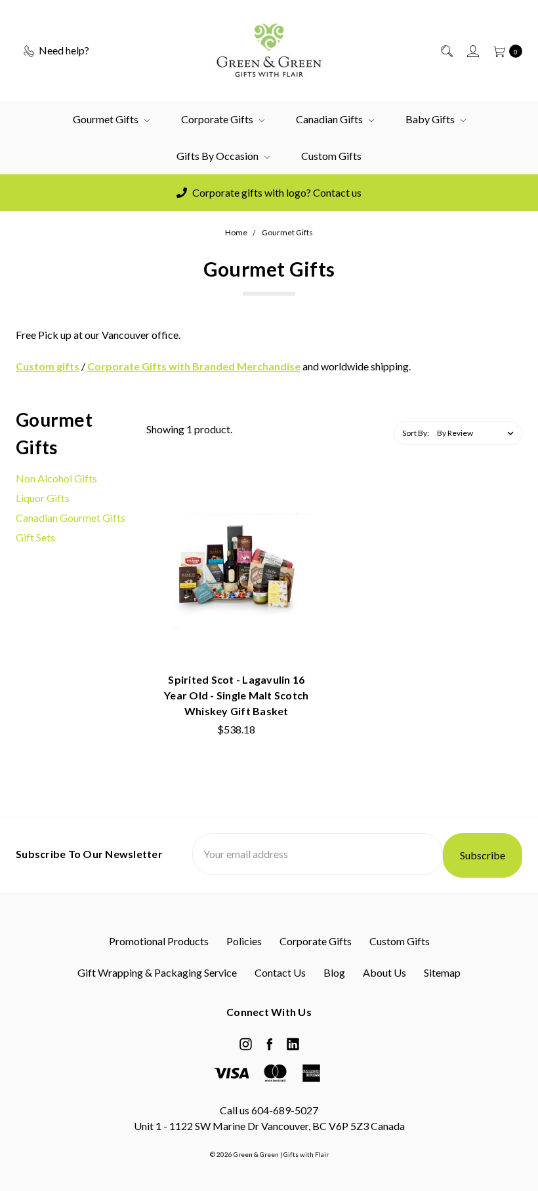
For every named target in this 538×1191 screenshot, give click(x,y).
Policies (244, 941)
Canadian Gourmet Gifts (70, 517)
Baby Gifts (431, 119)
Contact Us (280, 972)
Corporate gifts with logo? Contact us (276, 192)
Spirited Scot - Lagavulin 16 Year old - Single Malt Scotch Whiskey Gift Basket (236, 695)
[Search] (446, 50)
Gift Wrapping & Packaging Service (157, 972)
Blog (334, 972)
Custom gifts (47, 366)
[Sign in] (472, 50)
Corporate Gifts (218, 119)
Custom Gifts (331, 155)
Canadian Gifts (330, 119)
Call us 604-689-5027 (269, 1110)
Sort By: (415, 433)
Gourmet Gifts (106, 119)
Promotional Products (159, 941)
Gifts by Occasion (218, 155)
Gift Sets (35, 537)
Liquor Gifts (43, 498)
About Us (384, 972)
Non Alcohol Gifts (56, 478)
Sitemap (442, 972)
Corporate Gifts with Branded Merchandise (193, 366)
